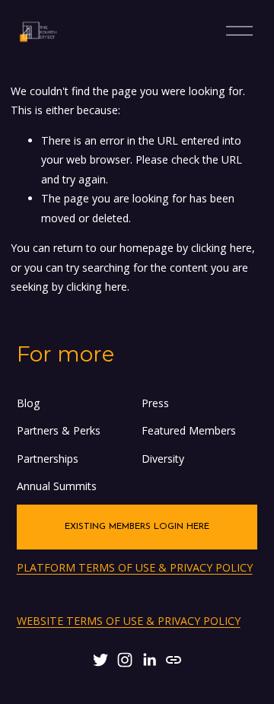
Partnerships (47, 458)
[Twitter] (100, 659)
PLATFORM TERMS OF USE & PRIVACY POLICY (135, 567)
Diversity (163, 458)
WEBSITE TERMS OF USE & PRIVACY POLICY (129, 620)
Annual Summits (57, 486)
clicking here (221, 248)
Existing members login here (137, 526)
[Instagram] (124, 659)
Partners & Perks (58, 430)
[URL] (173, 659)
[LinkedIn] (149, 659)
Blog (28, 403)
